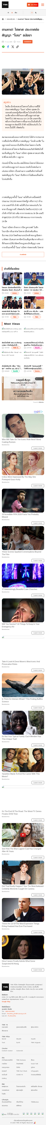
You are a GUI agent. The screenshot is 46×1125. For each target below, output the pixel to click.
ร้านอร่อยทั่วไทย (6, 1102)
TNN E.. (16, 347)
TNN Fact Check (21, 1071)
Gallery (4, 1078)
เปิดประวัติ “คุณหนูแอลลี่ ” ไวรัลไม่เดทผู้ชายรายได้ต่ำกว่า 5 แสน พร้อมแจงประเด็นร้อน (33, 367)
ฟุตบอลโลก (34, 1090)
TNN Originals (35, 1042)
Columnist (19, 1051)
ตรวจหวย (5, 1105)
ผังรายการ (5, 1031)
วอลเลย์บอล (11, 19)
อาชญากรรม (5, 1067)
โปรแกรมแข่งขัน (20, 1086)
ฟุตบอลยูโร (19, 1090)
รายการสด (5, 1027)
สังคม (32, 1060)
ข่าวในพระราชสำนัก (7, 1060)
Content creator (7, 1051)
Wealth (18, 1039)
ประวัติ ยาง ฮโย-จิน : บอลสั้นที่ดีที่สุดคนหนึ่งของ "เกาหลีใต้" (33, 312)
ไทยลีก (4, 1094)
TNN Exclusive (21, 1060)
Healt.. (37, 347)
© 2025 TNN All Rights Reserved (21, 1123)
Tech (3, 1042)
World (4, 1039)
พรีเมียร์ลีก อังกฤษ (36, 1086)
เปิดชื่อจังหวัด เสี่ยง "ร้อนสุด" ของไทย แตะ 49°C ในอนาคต (11, 367)
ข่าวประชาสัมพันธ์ (36, 1074)
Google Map (6, 1001)
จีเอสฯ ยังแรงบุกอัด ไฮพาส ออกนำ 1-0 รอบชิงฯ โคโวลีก (33, 288)
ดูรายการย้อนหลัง (21, 1027)
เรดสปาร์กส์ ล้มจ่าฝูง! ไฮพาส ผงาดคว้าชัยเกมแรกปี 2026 (11, 312)
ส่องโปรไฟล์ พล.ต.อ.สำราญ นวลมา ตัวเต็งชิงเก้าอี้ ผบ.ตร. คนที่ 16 (11, 343)
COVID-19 (19, 1074)
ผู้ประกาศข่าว (34, 1027)
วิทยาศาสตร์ (19, 1064)
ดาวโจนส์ (4, 1074)
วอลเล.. (14, 293)
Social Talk (34, 1064)
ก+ (16, 12)
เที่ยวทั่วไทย (19, 1102)
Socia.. (37, 371)
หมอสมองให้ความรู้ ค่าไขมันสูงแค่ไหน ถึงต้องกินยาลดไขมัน (34, 343)
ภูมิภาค (33, 1067)
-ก (8, 12)
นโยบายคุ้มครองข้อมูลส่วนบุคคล (23, 1120)
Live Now (34, 4)
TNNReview (35, 1102)
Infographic (34, 1071)
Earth (15, 371)
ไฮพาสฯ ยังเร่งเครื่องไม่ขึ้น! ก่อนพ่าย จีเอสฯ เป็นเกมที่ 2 (12, 288)
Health (33, 1039)
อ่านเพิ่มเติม (23, 254)
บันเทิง (18, 1067)
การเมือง (4, 1064)
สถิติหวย (18, 1105)
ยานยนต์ (4, 1071)
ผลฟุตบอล (5, 1086)
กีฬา (14, 317)
